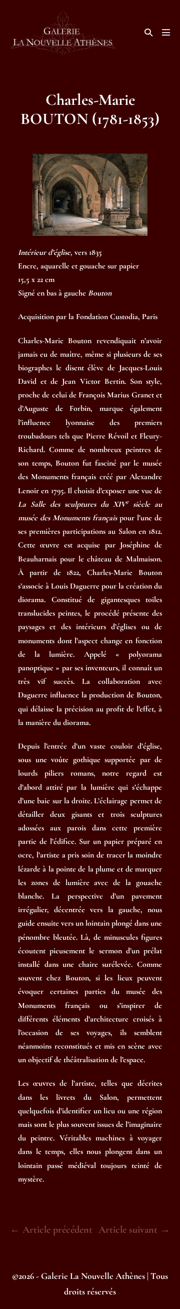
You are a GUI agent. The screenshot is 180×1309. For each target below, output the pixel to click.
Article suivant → (134, 1230)
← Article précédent (51, 1230)
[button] (148, 32)
